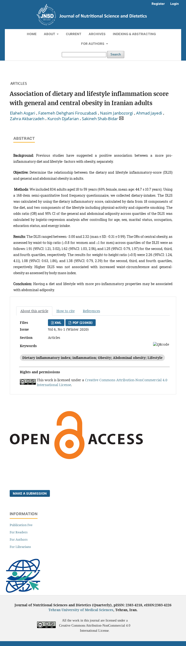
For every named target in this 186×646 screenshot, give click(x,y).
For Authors (93, 44)
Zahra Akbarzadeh (27, 118)
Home (32, 34)
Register (158, 4)
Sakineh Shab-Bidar (100, 118)
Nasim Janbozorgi (116, 113)
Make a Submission (30, 493)
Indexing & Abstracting (134, 34)
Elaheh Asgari (22, 113)
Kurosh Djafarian (63, 118)
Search (115, 54)
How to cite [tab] (65, 311)
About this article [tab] (34, 311)
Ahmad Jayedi (149, 113)
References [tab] (91, 311)
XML (57, 323)
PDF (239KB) (82, 323)
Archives (97, 34)
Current (73, 34)
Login (174, 4)
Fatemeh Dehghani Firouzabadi (67, 113)
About (50, 34)
